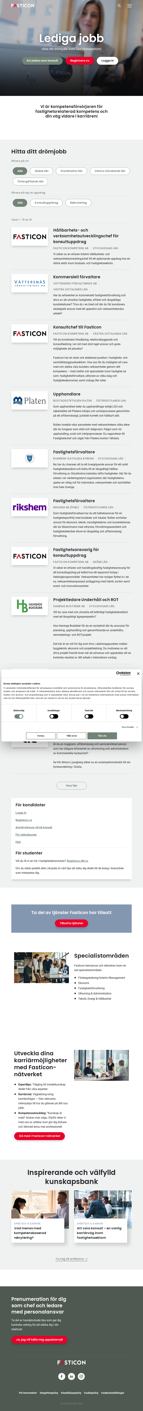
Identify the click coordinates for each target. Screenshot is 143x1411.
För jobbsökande (26, 834)
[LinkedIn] (71, 1376)
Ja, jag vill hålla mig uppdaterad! (39, 1340)
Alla (20, 171)
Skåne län (41, 171)
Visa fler (71, 786)
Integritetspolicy (49, 1392)
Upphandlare (66, 394)
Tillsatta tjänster (71, 923)
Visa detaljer (128, 727)
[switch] (54, 716)
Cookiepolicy (91, 1392)
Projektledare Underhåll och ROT (86, 599)
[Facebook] (61, 1376)
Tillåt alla (102, 736)
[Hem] (22, 5)
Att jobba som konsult (42, 61)
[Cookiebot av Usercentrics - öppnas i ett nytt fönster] (115, 673)
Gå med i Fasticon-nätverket (39, 1136)
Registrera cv (79, 61)
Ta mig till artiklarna (69, 1259)
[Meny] (129, 6)
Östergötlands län (30, 181)
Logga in (107, 61)
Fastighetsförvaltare (74, 452)
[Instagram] (81, 1376)
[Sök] (120, 5)
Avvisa (40, 736)
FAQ (18, 842)
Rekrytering (78, 203)
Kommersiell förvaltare (76, 277)
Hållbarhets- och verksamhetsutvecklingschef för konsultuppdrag (86, 236)
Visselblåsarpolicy (71, 1392)
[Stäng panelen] (138, 673)
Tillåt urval (71, 736)
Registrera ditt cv (77, 861)
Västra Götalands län (110, 171)
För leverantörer (28, 1392)
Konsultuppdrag (46, 203)
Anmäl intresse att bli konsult (34, 827)
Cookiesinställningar (112, 1392)
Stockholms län (71, 171)
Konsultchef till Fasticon (77, 327)
